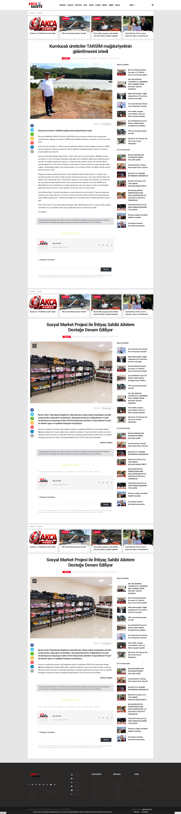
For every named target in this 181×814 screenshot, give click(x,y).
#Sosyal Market (70, 471)
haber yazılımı (75, 809)
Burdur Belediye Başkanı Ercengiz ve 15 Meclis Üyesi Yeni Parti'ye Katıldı (137, 72)
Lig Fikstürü (117, 788)
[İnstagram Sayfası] (37, 784)
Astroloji (137, 788)
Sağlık (111, 5)
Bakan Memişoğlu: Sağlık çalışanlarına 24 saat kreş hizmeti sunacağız (137, 96)
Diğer (132, 5)
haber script (109, 809)
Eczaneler (117, 786)
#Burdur (97, 471)
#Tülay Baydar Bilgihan (56, 471)
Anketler (138, 781)
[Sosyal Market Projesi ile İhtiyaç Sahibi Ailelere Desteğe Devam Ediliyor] (71, 372)
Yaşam (117, 5)
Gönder (106, 269)
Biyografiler (139, 783)
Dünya (91, 5)
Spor (85, 5)
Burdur (71, 437)
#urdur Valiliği (42, 471)
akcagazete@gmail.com (60, 247)
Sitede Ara (138, 779)
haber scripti (92, 809)
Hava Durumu (118, 779)
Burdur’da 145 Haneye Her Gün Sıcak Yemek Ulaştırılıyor (137, 141)
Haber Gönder (50, 796)
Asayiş (97, 5)
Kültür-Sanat (96, 800)
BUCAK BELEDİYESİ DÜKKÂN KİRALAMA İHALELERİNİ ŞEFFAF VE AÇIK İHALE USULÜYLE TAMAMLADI (137, 195)
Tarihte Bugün (118, 790)
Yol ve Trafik (118, 781)
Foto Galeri (77, 775)
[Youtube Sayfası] (40, 784)
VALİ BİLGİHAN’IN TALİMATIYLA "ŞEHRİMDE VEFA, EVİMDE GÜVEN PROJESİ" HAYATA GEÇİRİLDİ (138, 84)
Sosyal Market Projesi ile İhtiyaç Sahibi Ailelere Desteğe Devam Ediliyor (137, 123)
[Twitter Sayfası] (33, 784)
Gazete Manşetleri (120, 800)
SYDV (89, 429)
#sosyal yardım (88, 471)
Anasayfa (32, 13)
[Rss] (48, 784)
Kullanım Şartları (51, 792)
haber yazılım (101, 809)
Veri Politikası (33, 796)
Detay (137, 812)
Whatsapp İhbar (51, 794)
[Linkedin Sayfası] (44, 784)
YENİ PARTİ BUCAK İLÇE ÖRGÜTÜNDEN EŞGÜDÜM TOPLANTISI (137, 207)
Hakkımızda (32, 792)
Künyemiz (77, 790)
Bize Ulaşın (77, 794)
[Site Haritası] (51, 784)
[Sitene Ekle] (55, 784)
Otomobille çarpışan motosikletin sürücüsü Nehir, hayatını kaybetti (136, 114)
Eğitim (104, 5)
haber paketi (84, 809)
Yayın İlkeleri (33, 794)
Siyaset (70, 5)
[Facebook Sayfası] (29, 784)
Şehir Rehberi (118, 797)
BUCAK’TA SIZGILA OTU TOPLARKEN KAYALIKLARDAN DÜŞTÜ (137, 183)
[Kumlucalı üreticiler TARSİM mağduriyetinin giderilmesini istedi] (71, 91)
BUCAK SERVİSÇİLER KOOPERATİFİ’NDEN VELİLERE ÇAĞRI (136, 157)
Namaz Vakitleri (119, 783)
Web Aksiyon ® (147, 809)
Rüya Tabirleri (139, 786)
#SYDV (79, 471)
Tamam (145, 812)
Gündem (62, 5)
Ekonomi (78, 5)
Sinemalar (117, 793)
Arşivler (76, 786)
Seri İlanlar (117, 795)
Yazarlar (76, 782)
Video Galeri (78, 778)
